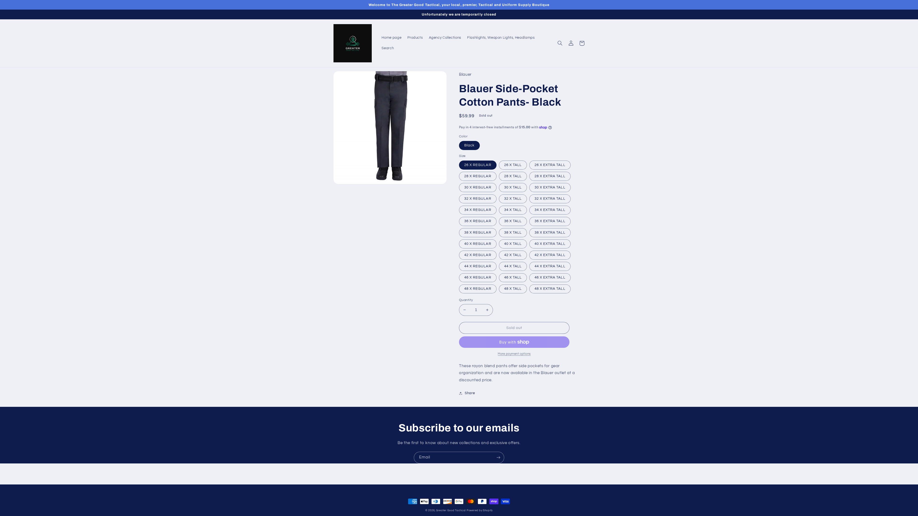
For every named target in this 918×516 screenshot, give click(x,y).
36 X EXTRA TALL (550, 221)
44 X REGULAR (477, 266)
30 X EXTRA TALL (550, 187)
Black (469, 145)
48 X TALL (513, 288)
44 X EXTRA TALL (550, 266)
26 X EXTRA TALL (550, 165)
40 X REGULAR (477, 244)
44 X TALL (513, 266)
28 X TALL (513, 176)
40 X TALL (513, 244)
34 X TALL (513, 210)
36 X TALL (513, 221)
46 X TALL (513, 277)
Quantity (466, 300)
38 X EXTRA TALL (550, 232)
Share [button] (470, 393)
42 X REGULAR (477, 255)
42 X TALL (513, 255)
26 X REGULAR (477, 165)
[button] (559, 43)
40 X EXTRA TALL (550, 244)
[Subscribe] (498, 457)
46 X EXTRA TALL (550, 277)
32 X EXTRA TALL (550, 198)
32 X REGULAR (477, 198)
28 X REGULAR (477, 176)
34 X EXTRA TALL (550, 210)
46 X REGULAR (477, 277)
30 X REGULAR (477, 187)
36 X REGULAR (477, 221)
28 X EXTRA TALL (550, 176)
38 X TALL (513, 232)
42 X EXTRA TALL (550, 255)
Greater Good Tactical (451, 510)
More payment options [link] (514, 353)
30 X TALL (513, 187)
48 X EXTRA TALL (550, 288)
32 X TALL (513, 198)
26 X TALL (513, 165)
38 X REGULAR (477, 232)
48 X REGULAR (477, 288)
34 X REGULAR (477, 210)
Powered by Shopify (480, 510)
